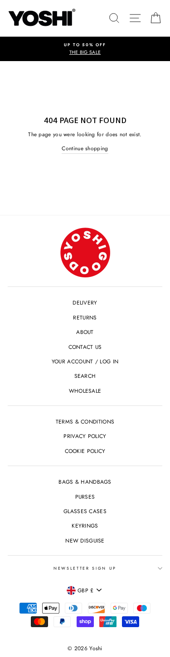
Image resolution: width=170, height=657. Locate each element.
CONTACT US (85, 347)
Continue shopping (85, 148)
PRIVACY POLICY (84, 436)
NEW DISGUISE (85, 540)
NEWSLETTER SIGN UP (85, 568)
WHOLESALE (85, 391)
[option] (85, 49)
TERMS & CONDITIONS (85, 421)
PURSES (85, 496)
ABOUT (85, 332)
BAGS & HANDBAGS (84, 482)
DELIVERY (85, 302)
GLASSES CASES (85, 511)
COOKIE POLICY (85, 451)
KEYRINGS (85, 525)
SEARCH (85, 376)
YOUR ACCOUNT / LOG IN (85, 361)
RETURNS (85, 317)
